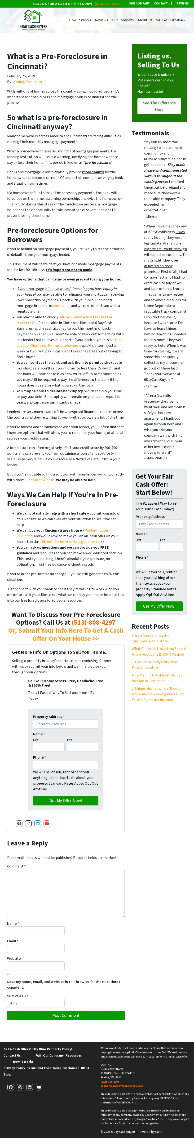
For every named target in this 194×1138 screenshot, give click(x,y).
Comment (16, 866)
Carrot (159, 1131)
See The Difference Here (159, 106)
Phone (39, 757)
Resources (74, 1055)
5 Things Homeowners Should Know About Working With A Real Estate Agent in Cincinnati (159, 694)
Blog (7, 1074)
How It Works (80, 20)
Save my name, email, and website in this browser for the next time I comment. (63, 984)
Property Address (48, 716)
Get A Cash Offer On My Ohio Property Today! (38, 1049)
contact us (61, 305)
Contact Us (12, 1055)
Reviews (101, 20)
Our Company (123, 20)
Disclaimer (71, 1068)
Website (14, 958)
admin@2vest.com (27, 81)
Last (69, 740)
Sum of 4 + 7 (18, 996)
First (35, 740)
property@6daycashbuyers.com (122, 1086)
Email (12, 941)
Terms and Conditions (44, 1068)
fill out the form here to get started (71, 541)
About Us (145, 20)
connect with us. (42, 480)
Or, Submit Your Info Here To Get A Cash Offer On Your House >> (65, 634)
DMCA (85, 1068)
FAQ (38, 1055)
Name (39, 734)
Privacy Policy (14, 1068)
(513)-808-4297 (94, 622)
